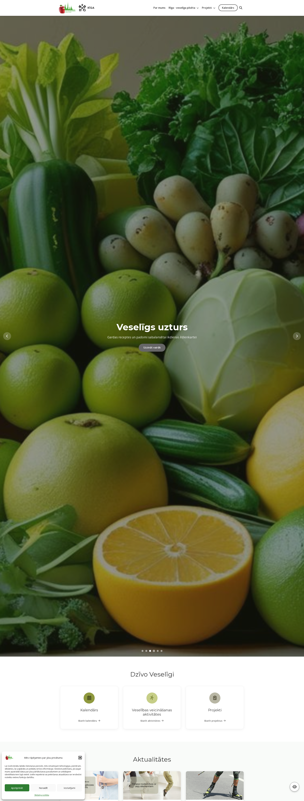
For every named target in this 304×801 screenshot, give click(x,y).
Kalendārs (228, 7)
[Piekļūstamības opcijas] (294, 787)
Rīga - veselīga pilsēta (182, 7)
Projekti (207, 7)
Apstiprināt (17, 787)
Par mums (159, 7)
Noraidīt (43, 787)
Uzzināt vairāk (152, 352)
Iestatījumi (69, 787)
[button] (80, 757)
